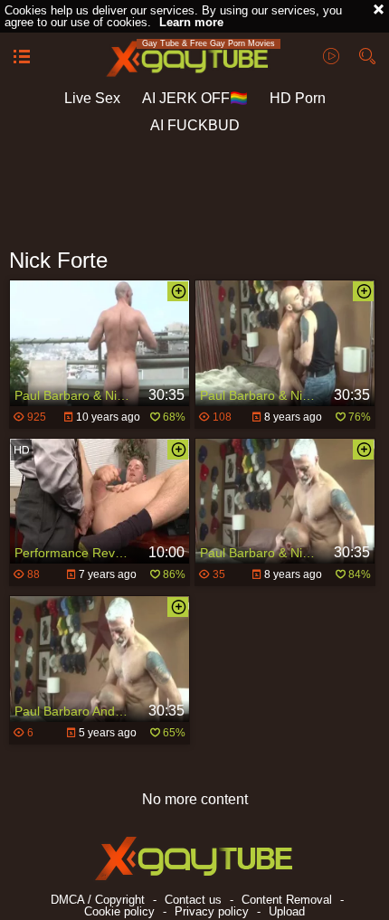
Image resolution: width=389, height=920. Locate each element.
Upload (287, 911)
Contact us (193, 900)
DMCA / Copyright (98, 900)
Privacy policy (212, 911)
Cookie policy (119, 911)
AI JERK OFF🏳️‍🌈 (195, 98)
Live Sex (92, 98)
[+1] (21, 58)
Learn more (191, 22)
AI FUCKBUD (195, 125)
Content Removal (287, 900)
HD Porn (298, 98)
